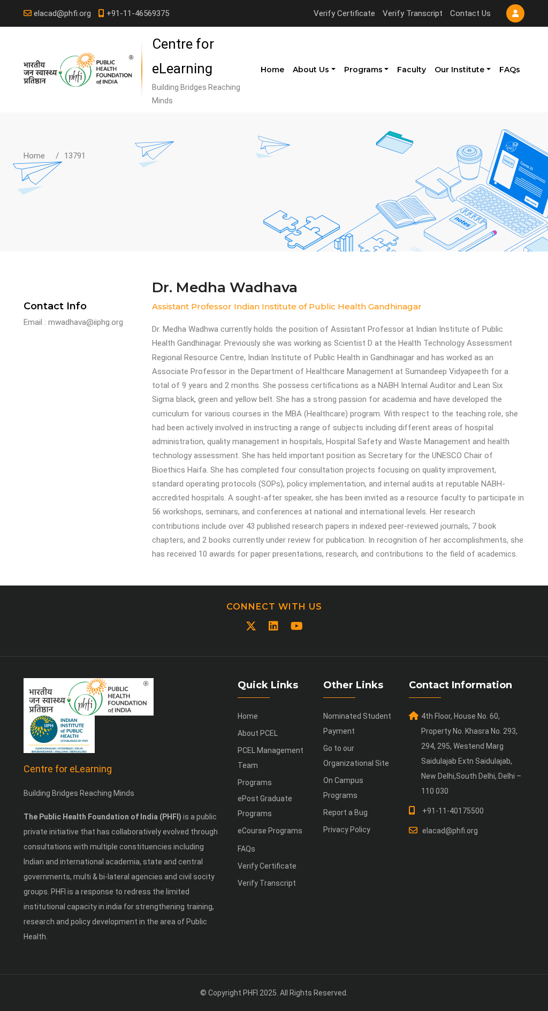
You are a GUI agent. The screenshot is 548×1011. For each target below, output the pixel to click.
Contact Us (470, 13)
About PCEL (258, 733)
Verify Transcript (413, 13)
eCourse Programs (270, 830)
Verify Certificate (344, 13)
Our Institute (459, 69)
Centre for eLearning (68, 768)
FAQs (509, 69)
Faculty (411, 69)
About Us (311, 69)
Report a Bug (345, 812)
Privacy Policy (346, 829)
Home (272, 69)
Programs (363, 69)
